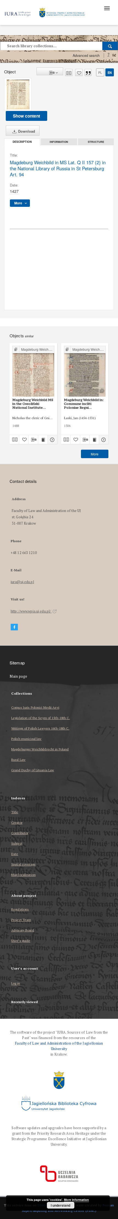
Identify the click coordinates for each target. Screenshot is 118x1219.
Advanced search (86, 55)
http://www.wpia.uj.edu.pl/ (31, 611)
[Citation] (88, 72)
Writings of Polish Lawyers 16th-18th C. (40, 728)
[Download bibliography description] (33, 439)
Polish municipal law (26, 739)
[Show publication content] (42, 439)
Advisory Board (22, 930)
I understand (60, 1205)
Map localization (23, 875)
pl (100, 72)
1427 (14, 191)
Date (14, 854)
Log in (15, 983)
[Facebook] (14, 627)
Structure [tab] (96, 142)
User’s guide (20, 941)
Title (14, 812)
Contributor (19, 833)
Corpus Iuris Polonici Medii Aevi (35, 707)
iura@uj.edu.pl (22, 582)
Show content (26, 116)
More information (76, 1200)
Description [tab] (22, 142)
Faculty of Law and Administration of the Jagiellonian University (59, 1046)
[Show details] (51, 439)
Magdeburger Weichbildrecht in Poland (40, 749)
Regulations (20, 909)
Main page (18, 676)
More (95, 454)
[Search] (110, 45)
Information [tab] (59, 142)
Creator (17, 822)
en (110, 72)
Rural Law (18, 760)
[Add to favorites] (79, 72)
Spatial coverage (23, 864)
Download (26, 131)
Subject (17, 843)
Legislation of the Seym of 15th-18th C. (40, 718)
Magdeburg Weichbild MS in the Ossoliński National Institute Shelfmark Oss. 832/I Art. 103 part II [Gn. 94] (33, 404)
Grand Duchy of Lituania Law (32, 770)
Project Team (21, 920)
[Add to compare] (68, 72)
